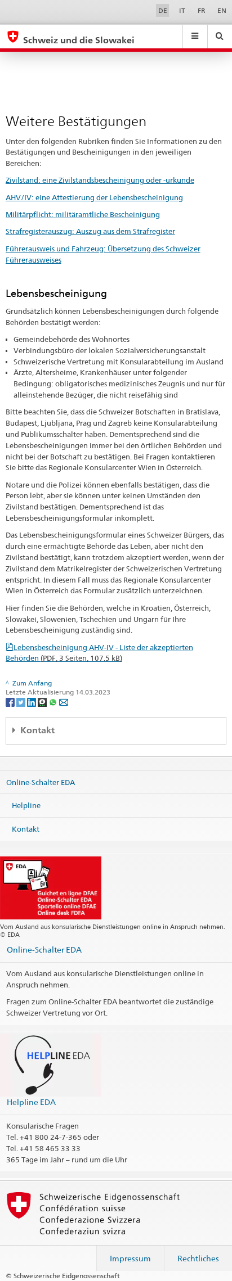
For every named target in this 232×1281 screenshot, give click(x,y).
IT (182, 10)
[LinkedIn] (32, 701)
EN (221, 10)
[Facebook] (11, 701)
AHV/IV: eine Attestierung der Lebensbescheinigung (94, 197)
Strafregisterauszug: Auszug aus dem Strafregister (90, 231)
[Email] (63, 701)
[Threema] (43, 701)
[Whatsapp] (53, 701)
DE (162, 10)
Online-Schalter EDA (40, 781)
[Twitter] (21, 701)
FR (202, 10)
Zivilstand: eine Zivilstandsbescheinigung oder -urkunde (100, 179)
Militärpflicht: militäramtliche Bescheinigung (83, 214)
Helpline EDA (31, 1102)
